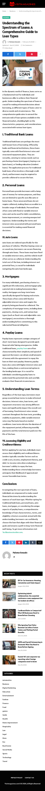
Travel (5, 761)
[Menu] (4, 4)
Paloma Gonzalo (14, 42)
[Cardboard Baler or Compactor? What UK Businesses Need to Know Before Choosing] (9, 613)
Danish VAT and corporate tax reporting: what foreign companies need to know (29, 659)
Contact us (29, 778)
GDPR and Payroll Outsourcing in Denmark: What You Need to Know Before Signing (30, 644)
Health (5, 719)
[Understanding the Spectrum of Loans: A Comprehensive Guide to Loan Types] (22, 73)
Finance (6, 703)
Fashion (5, 699)
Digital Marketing (9, 688)
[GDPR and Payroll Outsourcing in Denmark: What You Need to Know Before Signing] (9, 645)
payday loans (22, 348)
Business (6, 17)
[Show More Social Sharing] (40, 54)
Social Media (7, 750)
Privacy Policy (16, 778)
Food (4, 707)
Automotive (7, 680)
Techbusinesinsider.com (12, 532)
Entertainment (8, 696)
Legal (4, 734)
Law (4, 730)
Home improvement (10, 723)
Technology (7, 757)
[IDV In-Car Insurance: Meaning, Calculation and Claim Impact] (9, 583)
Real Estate (7, 746)
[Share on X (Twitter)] (20, 54)
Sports (5, 753)
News (4, 738)
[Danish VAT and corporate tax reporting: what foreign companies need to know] (9, 659)
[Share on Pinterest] (31, 54)
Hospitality (7, 726)
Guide (5, 715)
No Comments (27, 45)
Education (6, 692)
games (5, 711)
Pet (4, 742)
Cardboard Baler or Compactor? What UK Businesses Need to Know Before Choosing (30, 612)
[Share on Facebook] (8, 54)
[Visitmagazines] (22, 4)
